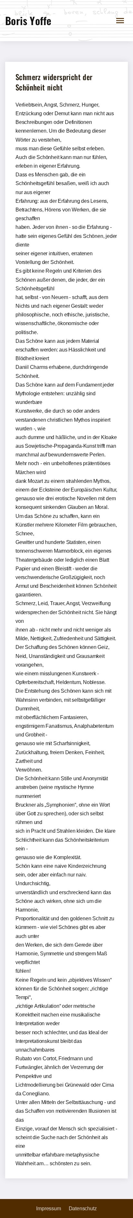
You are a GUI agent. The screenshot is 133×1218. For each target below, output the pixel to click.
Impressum (48, 1208)
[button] (120, 20)
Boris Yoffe (28, 20)
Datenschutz (83, 1208)
